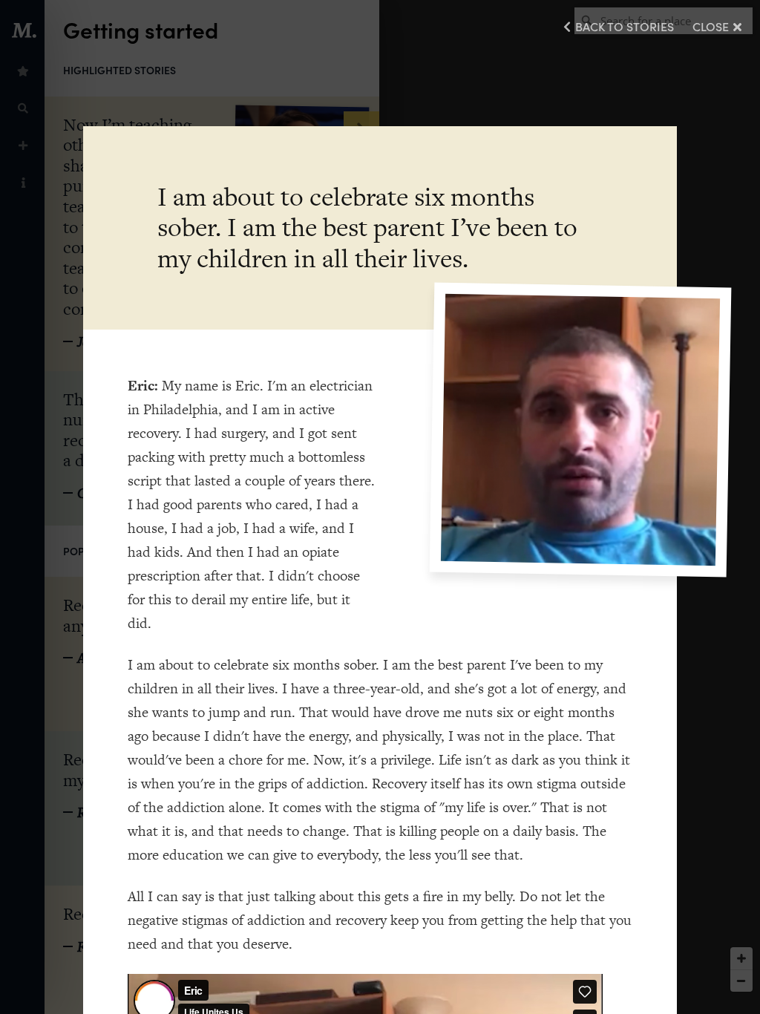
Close (710, 26)
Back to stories (624, 26)
